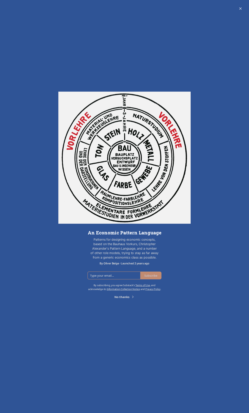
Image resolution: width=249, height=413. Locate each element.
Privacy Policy (152, 289)
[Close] (240, 8)
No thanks (121, 297)
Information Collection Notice (123, 289)
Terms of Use (142, 285)
